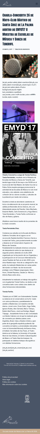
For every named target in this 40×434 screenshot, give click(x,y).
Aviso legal (6, 379)
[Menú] (37, 4)
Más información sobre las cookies (14, 384)
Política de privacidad (10, 377)
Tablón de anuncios (22, 49)
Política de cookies (9, 382)
